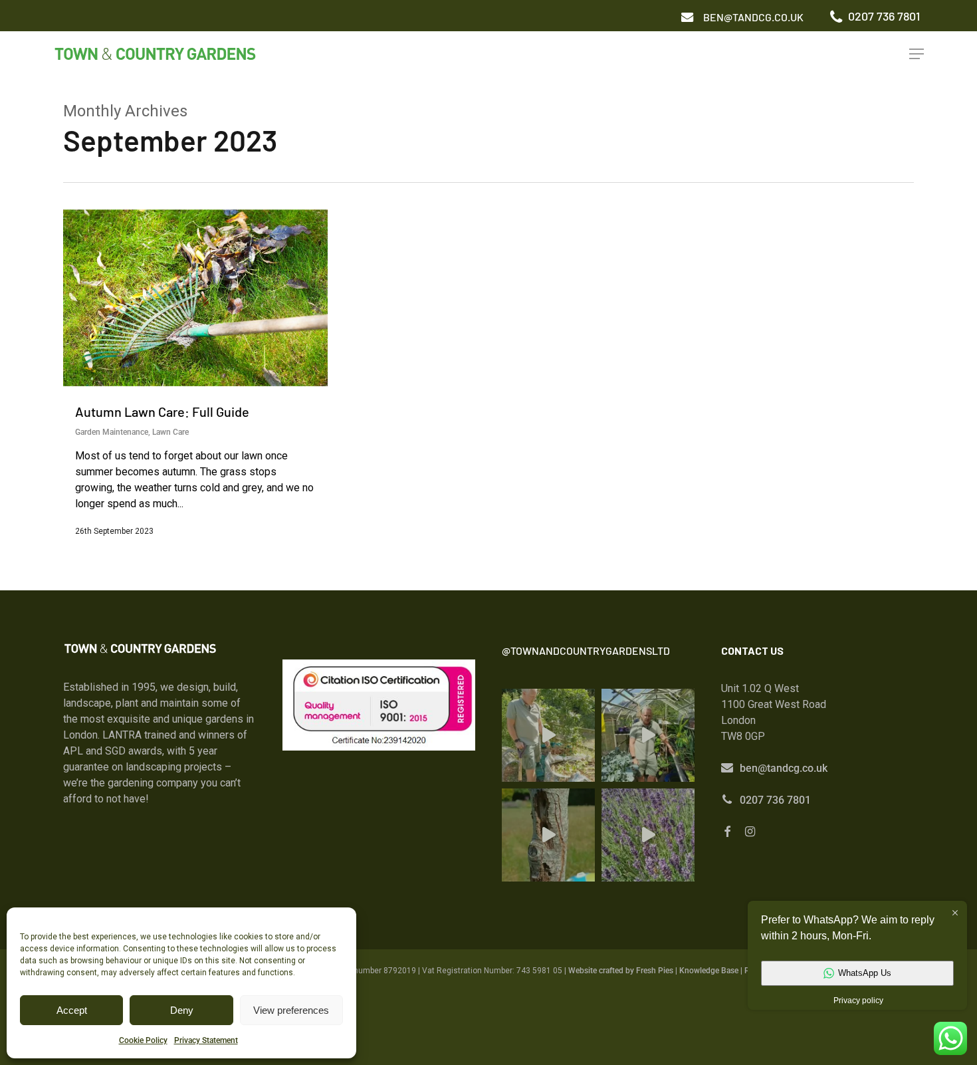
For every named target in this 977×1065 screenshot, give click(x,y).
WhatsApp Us (864, 973)
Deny (181, 1010)
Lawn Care (170, 432)
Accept (71, 1010)
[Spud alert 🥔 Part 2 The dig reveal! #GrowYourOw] (548, 735)
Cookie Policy (143, 1040)
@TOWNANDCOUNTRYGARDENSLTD (586, 650)
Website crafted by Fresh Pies (620, 970)
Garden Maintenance (111, 432)
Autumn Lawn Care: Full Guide (162, 411)
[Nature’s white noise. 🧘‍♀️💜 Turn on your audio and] (648, 835)
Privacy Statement (206, 1040)
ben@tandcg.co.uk (783, 768)
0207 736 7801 (775, 800)
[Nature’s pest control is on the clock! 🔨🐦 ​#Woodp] (548, 835)
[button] (753, 17)
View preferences (291, 1010)
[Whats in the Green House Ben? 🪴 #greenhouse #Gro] (648, 735)
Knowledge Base (708, 970)
